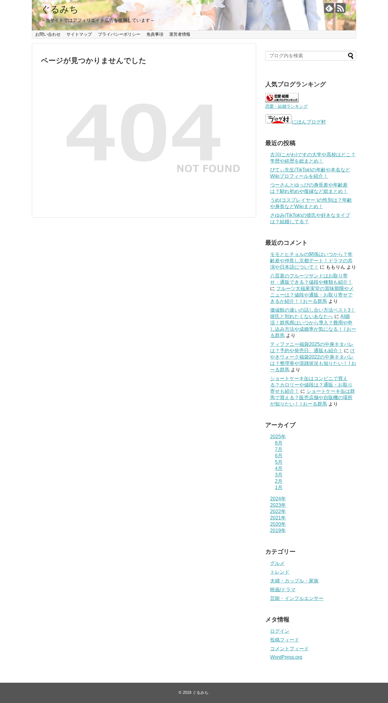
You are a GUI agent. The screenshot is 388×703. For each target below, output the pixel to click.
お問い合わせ (48, 34)
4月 (279, 468)
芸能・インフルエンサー (296, 598)
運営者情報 (179, 34)
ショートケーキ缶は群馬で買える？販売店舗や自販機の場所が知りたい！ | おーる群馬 (312, 397)
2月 (279, 481)
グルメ (277, 563)
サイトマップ (79, 34)
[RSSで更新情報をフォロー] (341, 8)
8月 (279, 443)
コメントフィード (289, 648)
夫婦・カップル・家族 (294, 580)
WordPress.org (286, 657)
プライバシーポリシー (119, 34)
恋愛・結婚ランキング (286, 106)
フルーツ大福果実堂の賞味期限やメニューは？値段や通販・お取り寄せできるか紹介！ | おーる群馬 (312, 295)
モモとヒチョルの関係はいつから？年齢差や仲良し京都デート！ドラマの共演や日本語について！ (311, 261)
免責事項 (154, 34)
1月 (279, 487)
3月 (279, 474)
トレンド (279, 572)
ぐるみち (60, 9)
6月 (279, 455)
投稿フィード (284, 639)
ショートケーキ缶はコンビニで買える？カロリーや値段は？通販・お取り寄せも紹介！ (311, 385)
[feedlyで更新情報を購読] (329, 8)
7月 (279, 449)
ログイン (279, 631)
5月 (279, 462)
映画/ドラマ (283, 589)
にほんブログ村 (309, 121)
